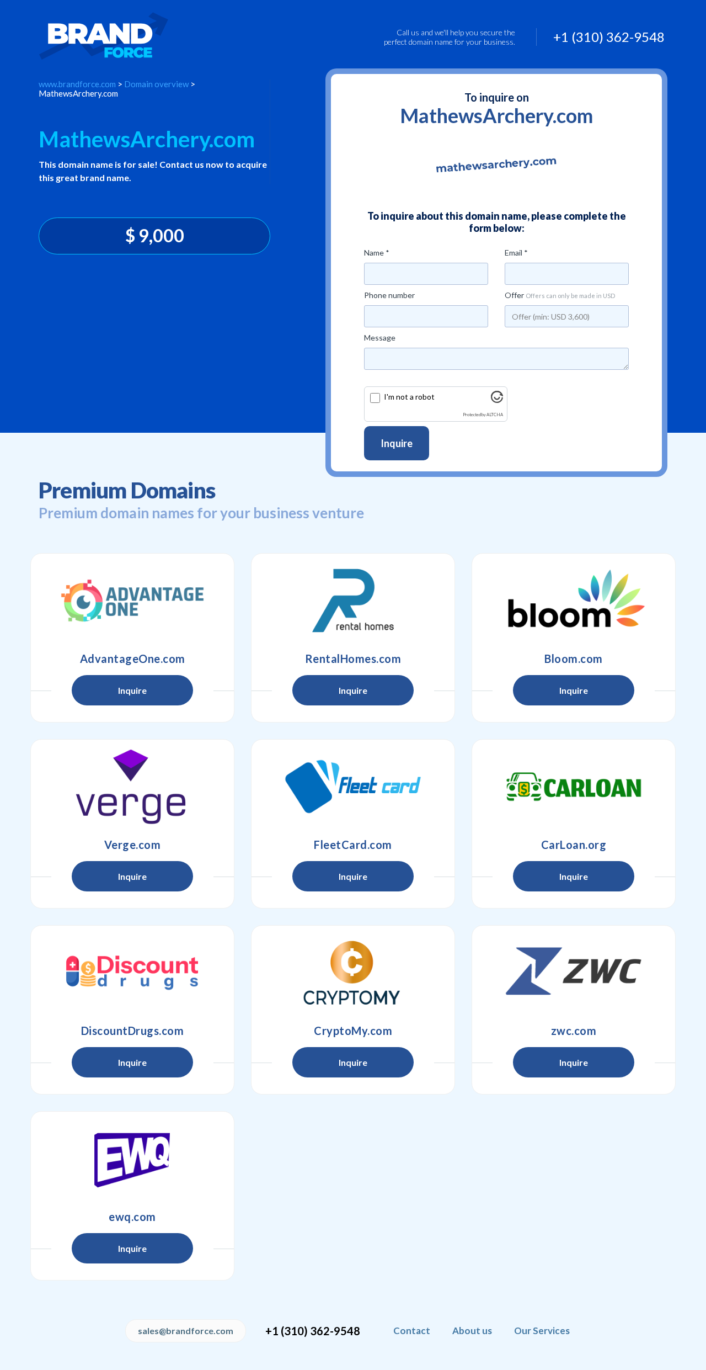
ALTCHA (494, 414)
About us (472, 1330)
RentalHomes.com (353, 658)
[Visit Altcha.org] (497, 400)
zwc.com (574, 1030)
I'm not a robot (409, 396)
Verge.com (132, 844)
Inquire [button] (132, 690)
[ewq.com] (132, 1159)
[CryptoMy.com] (353, 972)
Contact (411, 1330)
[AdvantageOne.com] (132, 600)
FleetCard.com (353, 844)
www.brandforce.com (77, 84)
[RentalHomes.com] (353, 600)
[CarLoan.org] (573, 786)
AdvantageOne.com (132, 658)
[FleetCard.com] (353, 786)
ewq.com (132, 1216)
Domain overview (156, 84)
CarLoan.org (574, 844)
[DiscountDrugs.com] (132, 972)
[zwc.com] (573, 972)
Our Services (542, 1330)
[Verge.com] (132, 786)
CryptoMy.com (353, 1030)
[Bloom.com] (573, 600)
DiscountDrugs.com (132, 1030)
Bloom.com (573, 658)
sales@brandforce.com (185, 1330)
